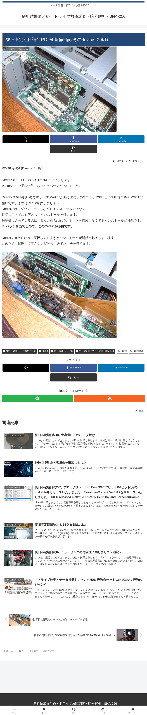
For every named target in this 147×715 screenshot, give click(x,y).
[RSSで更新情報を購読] (109, 398)
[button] (73, 149)
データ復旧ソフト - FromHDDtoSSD (96, 351)
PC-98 (45, 351)
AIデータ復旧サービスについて (21, 351)
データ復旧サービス (63, 351)
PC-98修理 (138, 351)
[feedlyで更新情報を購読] (37, 398)
